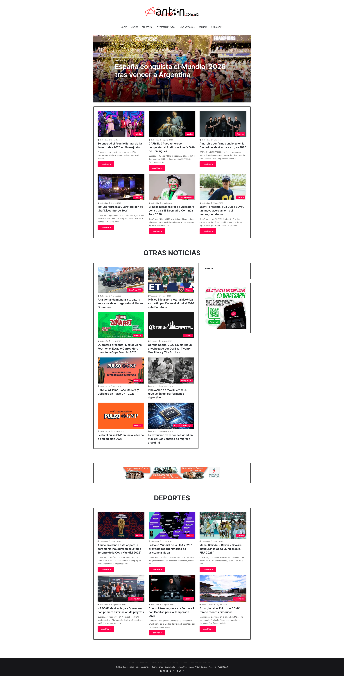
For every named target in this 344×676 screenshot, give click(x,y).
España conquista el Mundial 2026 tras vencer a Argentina (170, 71)
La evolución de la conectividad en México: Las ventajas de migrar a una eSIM (170, 438)
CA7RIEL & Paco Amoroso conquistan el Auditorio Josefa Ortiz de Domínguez (172, 147)
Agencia (212, 667)
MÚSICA (134, 27)
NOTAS (124, 27)
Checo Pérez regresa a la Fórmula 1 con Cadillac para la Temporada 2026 (171, 612)
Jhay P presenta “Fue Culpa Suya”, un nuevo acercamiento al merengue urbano (222, 210)
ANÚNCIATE (216, 27)
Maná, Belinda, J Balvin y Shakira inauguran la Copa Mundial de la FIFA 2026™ (220, 548)
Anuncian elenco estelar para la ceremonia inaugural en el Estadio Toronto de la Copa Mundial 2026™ (120, 548)
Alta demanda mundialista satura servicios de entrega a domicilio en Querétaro (120, 303)
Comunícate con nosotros (176, 667)
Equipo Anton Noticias (198, 667)
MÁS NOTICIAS (187, 27)
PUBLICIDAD (223, 667)
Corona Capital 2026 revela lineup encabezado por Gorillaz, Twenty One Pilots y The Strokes (170, 348)
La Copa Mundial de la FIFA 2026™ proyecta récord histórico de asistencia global (170, 548)
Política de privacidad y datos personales (133, 667)
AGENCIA (203, 27)
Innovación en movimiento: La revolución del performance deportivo (167, 393)
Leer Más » (106, 164)
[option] (172, 68)
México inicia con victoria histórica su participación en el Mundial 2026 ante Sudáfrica (171, 303)
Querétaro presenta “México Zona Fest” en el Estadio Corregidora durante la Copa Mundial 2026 (120, 348)
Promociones (157, 667)
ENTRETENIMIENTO (166, 27)
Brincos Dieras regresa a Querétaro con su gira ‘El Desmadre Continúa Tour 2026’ (171, 210)
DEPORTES (147, 27)
